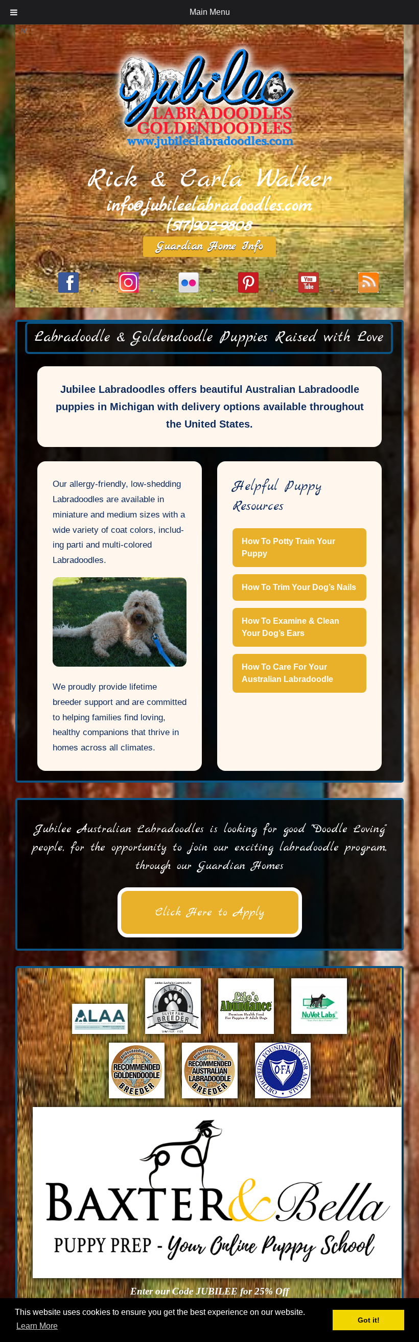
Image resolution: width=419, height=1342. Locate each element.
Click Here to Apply (209, 912)
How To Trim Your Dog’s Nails (299, 587)
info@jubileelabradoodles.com (209, 206)
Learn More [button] (37, 1326)
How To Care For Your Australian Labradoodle (287, 673)
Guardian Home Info (209, 246)
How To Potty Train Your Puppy (288, 547)
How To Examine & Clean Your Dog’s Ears (290, 627)
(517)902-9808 (209, 226)
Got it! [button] (369, 1320)
